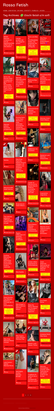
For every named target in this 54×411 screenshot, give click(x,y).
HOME (5, 10)
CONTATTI (27, 10)
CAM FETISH (12, 10)
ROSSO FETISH (33, 408)
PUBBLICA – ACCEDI (38, 10)
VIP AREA (20, 10)
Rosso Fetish (15, 5)
